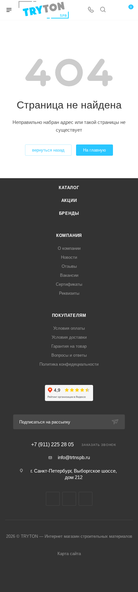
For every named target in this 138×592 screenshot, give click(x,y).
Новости (69, 257)
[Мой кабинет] (115, 10)
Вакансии (69, 275)
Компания (69, 235)
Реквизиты (69, 293)
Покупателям (69, 315)
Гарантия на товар (69, 346)
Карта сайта (69, 553)
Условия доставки (69, 337)
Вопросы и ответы (69, 355)
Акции (69, 200)
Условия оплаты (69, 328)
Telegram (69, 499)
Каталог (69, 187)
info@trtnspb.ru (74, 457)
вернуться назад (48, 150)
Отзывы (69, 266)
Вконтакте (53, 499)
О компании (69, 248)
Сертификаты (69, 284)
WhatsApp (85, 499)
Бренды (69, 213)
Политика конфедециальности (69, 364)
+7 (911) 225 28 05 (52, 444)
